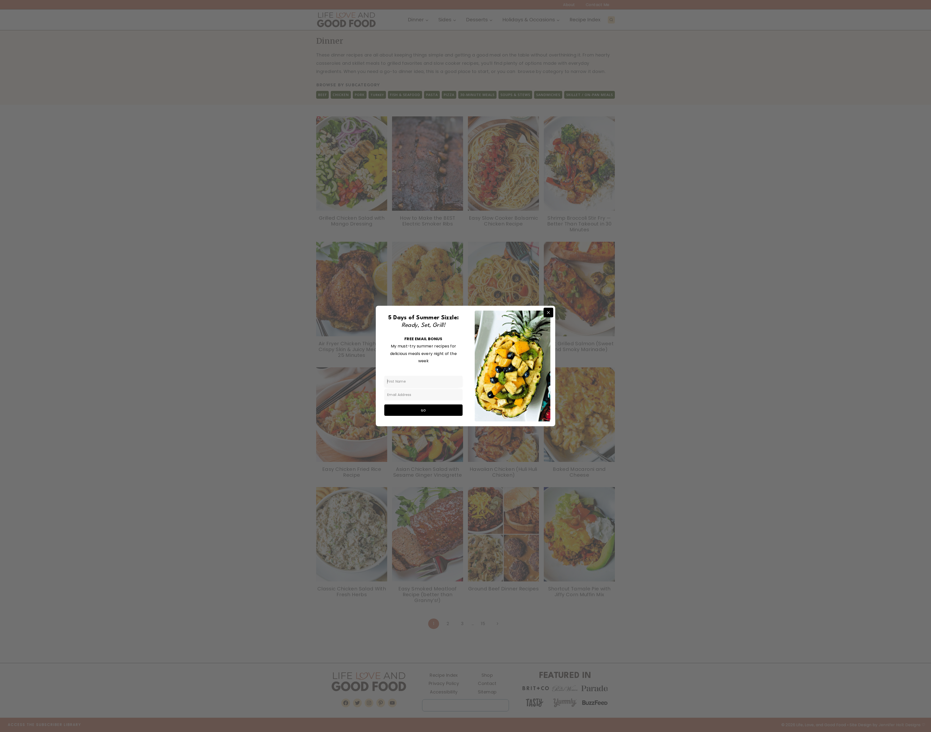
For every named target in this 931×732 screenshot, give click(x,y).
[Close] (548, 312)
